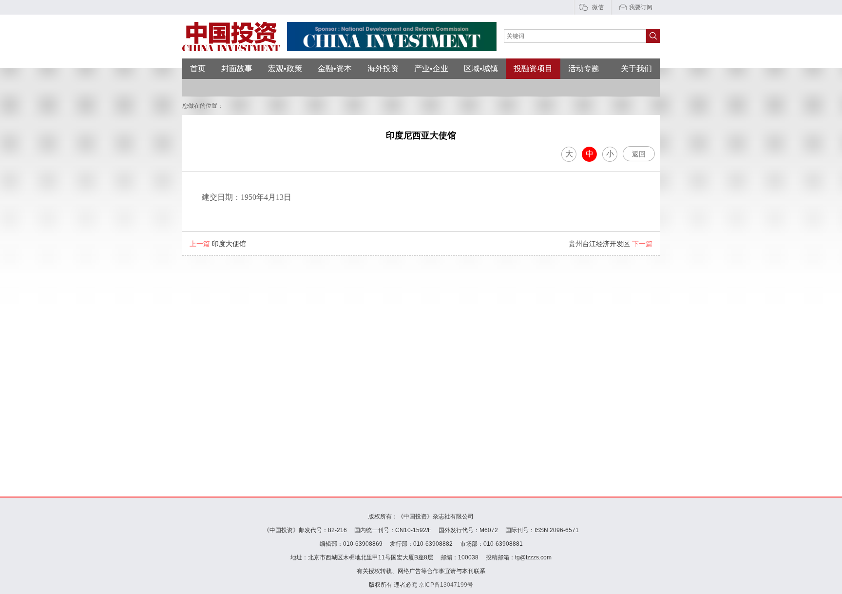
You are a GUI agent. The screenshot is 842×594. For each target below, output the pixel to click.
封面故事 (236, 68)
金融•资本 (335, 68)
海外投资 (383, 68)
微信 (598, 7)
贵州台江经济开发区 (610, 244)
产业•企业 (431, 68)
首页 (198, 68)
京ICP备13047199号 (446, 584)
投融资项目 (533, 68)
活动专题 (583, 68)
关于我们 (636, 68)
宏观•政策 (285, 68)
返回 (639, 154)
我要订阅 (640, 7)
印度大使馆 (218, 244)
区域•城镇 (481, 68)
